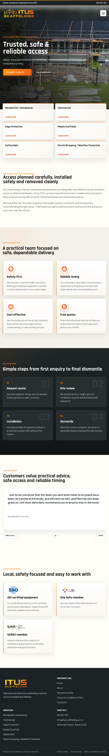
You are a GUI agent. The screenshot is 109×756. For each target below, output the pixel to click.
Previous (10, 535)
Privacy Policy (62, 751)
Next (101, 535)
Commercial (9, 719)
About (60, 688)
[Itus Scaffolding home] (19, 13)
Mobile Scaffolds (11, 729)
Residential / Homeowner (15, 715)
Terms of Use (76, 751)
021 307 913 (101, 3)
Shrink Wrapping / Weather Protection (21, 739)
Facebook (62, 702)
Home (60, 683)
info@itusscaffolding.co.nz (70, 719)
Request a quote (15, 72)
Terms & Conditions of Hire (70, 697)
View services (43, 72)
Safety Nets (9, 734)
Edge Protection (11, 724)
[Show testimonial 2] (57, 535)
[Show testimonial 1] (55, 535)
